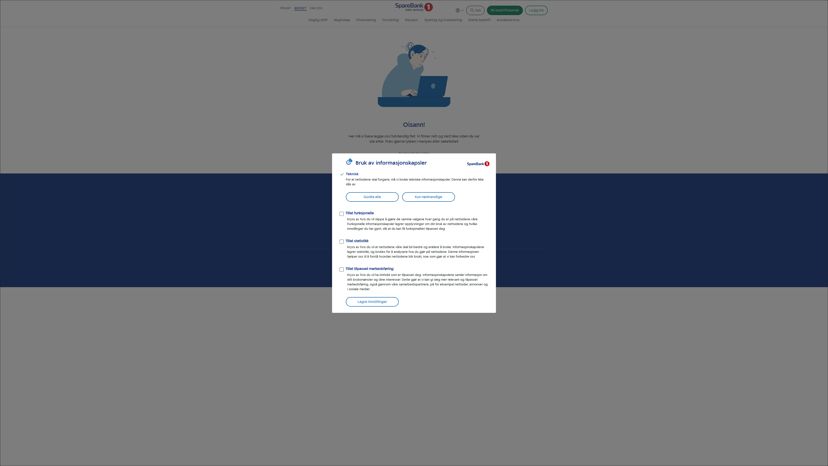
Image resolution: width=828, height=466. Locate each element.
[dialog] (414, 233)
